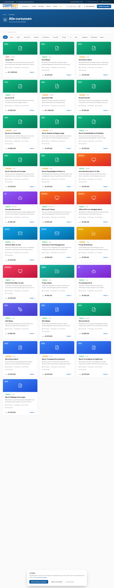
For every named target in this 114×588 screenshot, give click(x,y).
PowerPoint (45, 37)
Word (18, 37)
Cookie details (69, 582)
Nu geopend (106, 1)
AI (70, 37)
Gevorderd (94, 37)
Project (64, 37)
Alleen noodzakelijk (56, 582)
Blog (60, 6)
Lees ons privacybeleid (40, 577)
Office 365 (27, 37)
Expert (102, 37)
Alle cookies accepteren (38, 582)
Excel (11, 37)
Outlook (36, 37)
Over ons (48, 6)
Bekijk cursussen (104, 6)
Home (5, 14)
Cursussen (25, 6)
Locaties (34, 6)
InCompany (41, 6)
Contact (55, 6)
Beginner (85, 37)
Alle (5, 37)
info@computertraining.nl (26, 2)
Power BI (55, 37)
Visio (76, 37)
